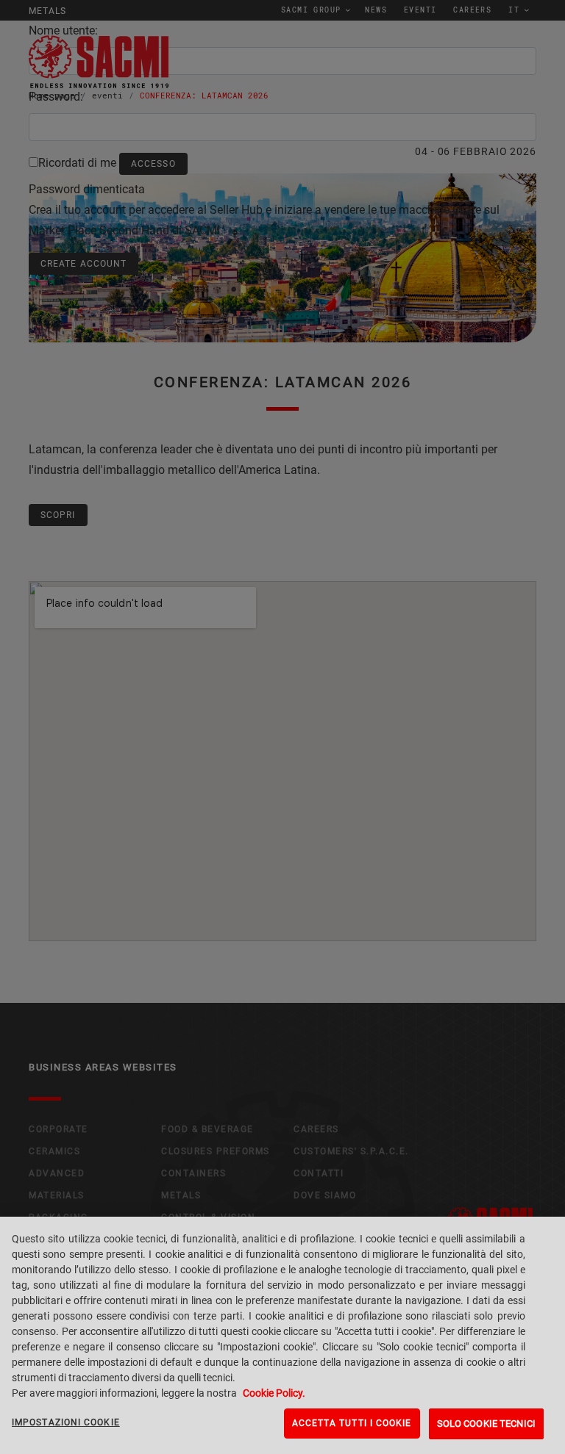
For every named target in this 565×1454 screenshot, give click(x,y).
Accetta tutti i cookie (352, 1423)
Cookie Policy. (274, 1393)
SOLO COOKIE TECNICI (486, 1423)
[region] (282, 1335)
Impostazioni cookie (66, 1422)
